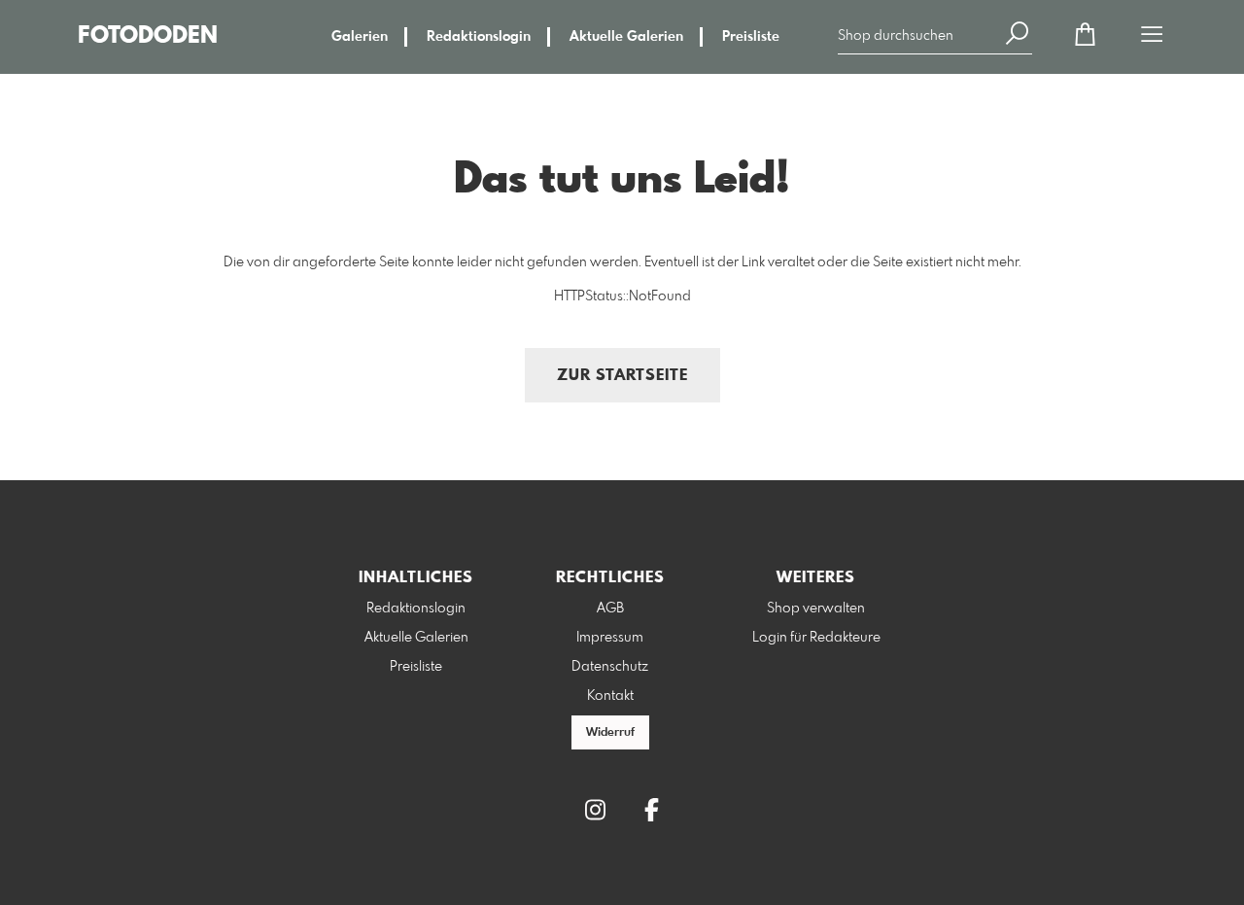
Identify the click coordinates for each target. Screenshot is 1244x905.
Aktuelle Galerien (626, 37)
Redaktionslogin (479, 37)
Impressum (609, 637)
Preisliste (750, 37)
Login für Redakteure (816, 637)
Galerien (359, 37)
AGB (610, 608)
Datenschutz (609, 667)
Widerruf (610, 733)
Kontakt (610, 696)
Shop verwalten (816, 608)
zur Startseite (622, 375)
